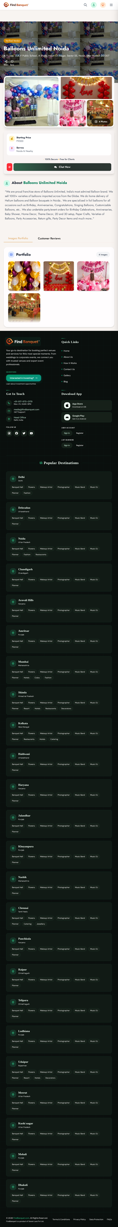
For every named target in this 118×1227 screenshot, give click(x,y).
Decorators (66, 708)
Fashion (27, 493)
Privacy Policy (79, 1219)
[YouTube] (31, 433)
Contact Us (69, 369)
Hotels (26, 677)
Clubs (37, 677)
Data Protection (96, 1219)
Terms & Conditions (61, 1219)
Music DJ (94, 487)
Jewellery (41, 924)
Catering (54, 739)
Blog (66, 381)
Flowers (31, 487)
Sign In (67, 433)
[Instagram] (9, 433)
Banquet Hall (17, 487)
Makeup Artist (46, 487)
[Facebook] (17, 433)
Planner (15, 493)
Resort (27, 708)
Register (79, 433)
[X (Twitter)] (24, 433)
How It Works (70, 363)
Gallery (67, 375)
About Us (68, 357)
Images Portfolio (18, 238)
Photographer (64, 487)
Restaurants (41, 554)
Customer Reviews (49, 238)
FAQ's (109, 1219)
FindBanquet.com (21, 1218)
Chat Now (65, 167)
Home (66, 350)
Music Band (80, 487)
